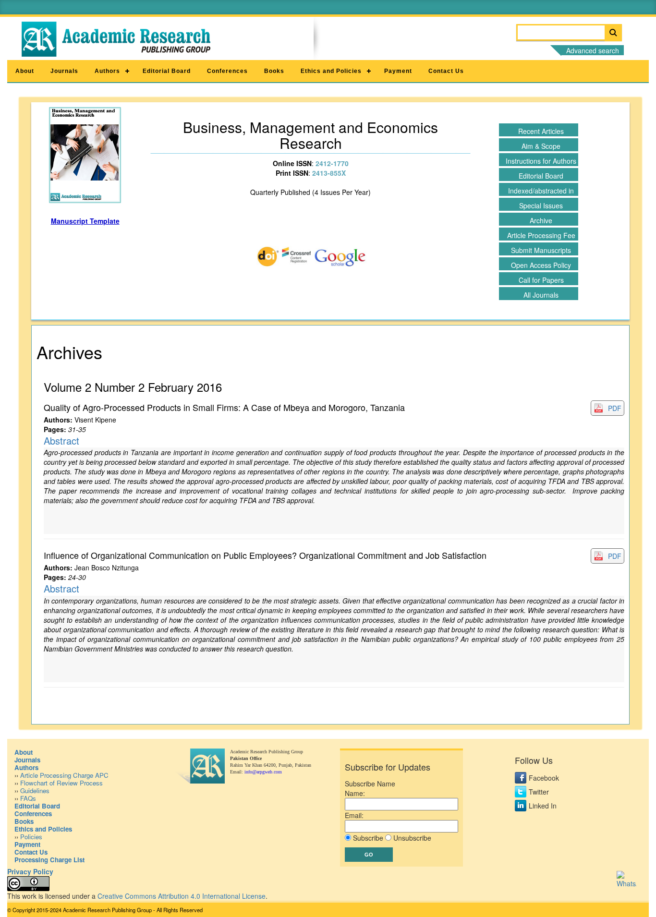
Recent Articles (541, 131)
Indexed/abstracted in (541, 190)
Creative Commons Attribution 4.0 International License (181, 896)
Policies (31, 836)
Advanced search (592, 50)
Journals (64, 71)
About (24, 71)
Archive (541, 220)
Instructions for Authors (541, 161)
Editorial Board (167, 71)
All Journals (541, 295)
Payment (398, 71)
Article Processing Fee (541, 235)
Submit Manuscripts (541, 250)
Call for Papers (541, 280)
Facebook (544, 778)
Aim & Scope (541, 146)
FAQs (28, 798)
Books (274, 71)
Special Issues (541, 205)
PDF (614, 408)
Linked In (543, 805)
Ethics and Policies (331, 71)
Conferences (227, 71)
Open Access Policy (541, 265)
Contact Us (446, 71)
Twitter (539, 791)
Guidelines (34, 790)
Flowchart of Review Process (61, 782)
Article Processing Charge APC (64, 775)
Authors (107, 71)
